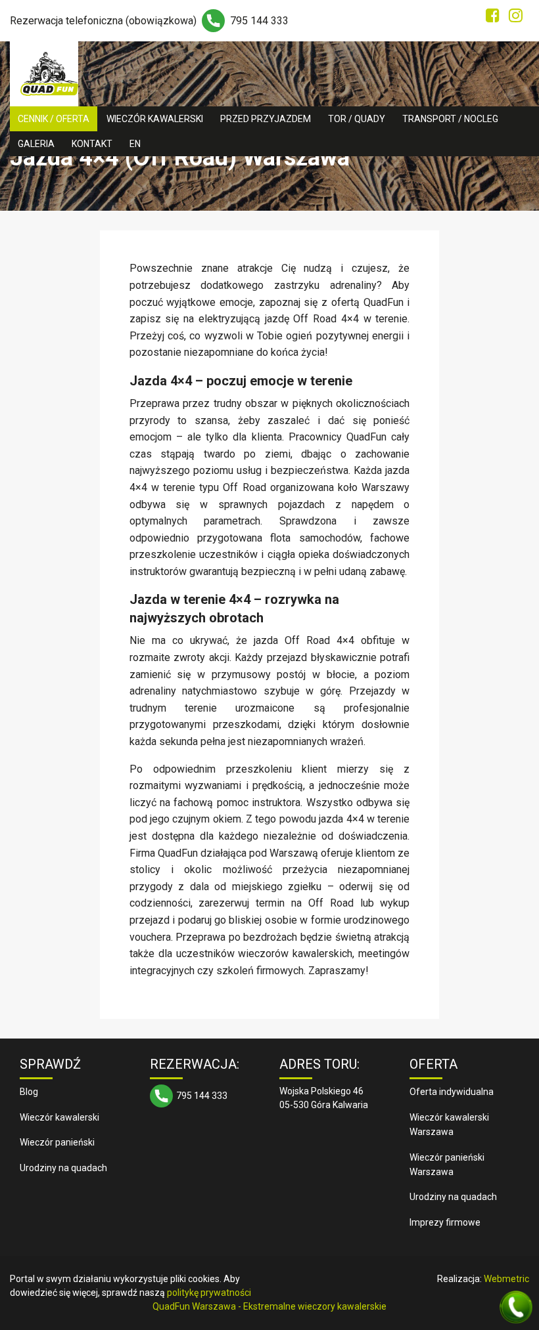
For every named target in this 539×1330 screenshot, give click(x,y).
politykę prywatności (209, 1292)
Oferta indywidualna (452, 1091)
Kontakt (92, 144)
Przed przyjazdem (265, 119)
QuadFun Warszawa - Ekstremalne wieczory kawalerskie (269, 1306)
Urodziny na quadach (63, 1168)
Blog (29, 1091)
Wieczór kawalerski (154, 119)
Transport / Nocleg (450, 119)
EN (135, 144)
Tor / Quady (356, 119)
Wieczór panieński (57, 1142)
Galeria (36, 144)
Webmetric (506, 1279)
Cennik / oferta (53, 119)
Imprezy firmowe (445, 1222)
